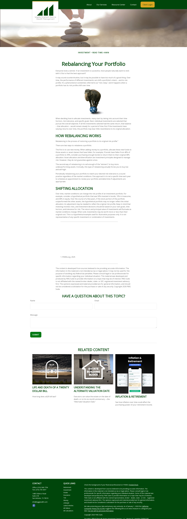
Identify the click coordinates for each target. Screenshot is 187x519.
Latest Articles (68, 505)
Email (97, 300)
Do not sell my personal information (101, 511)
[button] (89, 4)
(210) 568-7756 (42, 487)
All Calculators (68, 511)
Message (34, 315)
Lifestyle (66, 503)
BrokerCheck (133, 485)
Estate (65, 492)
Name (32, 300)
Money (65, 500)
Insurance (66, 495)
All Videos (66, 508)
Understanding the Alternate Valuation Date (92, 389)
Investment (67, 490)
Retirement (67, 487)
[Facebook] (33, 505)
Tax (64, 498)
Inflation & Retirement (131, 396)
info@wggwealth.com (40, 502)
